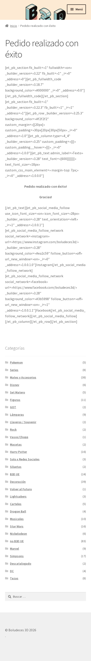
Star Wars (16, 526)
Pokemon (16, 362)
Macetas (16, 444)
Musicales (17, 519)
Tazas (14, 578)
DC (12, 571)
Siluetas (15, 467)
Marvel (14, 549)
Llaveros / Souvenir (23, 422)
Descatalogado (20, 564)
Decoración (18, 482)
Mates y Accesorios (23, 377)
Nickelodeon (18, 534)
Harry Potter (18, 452)
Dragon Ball (18, 511)
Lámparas (17, 415)
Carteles (15, 504)
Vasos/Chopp (19, 437)
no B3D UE (17, 541)
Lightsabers (18, 496)
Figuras (15, 400)
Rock (13, 429)
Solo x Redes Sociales (25, 459)
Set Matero (17, 392)
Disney (14, 385)
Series (14, 370)
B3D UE (14, 474)
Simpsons (17, 556)
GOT (13, 407)
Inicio (13, 26)
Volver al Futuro (21, 489)
